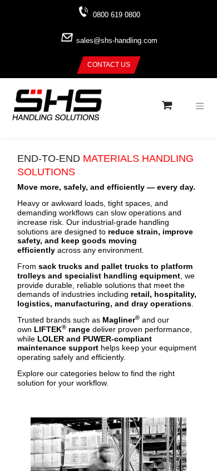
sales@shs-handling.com (116, 41)
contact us (108, 65)
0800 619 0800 (116, 15)
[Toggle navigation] (200, 106)
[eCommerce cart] (167, 106)
